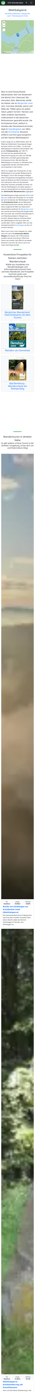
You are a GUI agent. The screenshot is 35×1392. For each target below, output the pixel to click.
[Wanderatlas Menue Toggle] (31, 3)
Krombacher (14, 132)
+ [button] (4, 23)
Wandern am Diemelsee (17, 350)
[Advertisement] (17, 72)
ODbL (31, 52)
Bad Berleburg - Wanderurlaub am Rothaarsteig (17, 386)
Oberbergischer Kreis (20, 16)
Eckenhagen (19, 225)
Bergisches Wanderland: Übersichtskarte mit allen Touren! (17, 315)
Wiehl (28, 195)
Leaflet (13, 52)
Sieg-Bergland (14, 129)
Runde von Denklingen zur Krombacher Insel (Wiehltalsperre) (15, 909)
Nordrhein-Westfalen (13, 14)
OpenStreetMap (25, 52)
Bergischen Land (25, 103)
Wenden (4, 198)
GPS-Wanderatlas (15, 2)
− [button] (4, 25)
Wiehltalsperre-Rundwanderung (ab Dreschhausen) (13, 1384)
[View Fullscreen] (3, 29)
